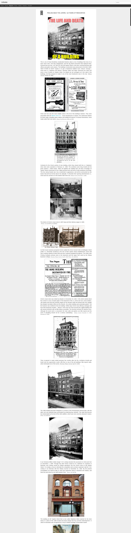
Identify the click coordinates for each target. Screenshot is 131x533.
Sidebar (20, 5)
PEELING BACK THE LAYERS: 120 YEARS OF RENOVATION (66, 13)
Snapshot (25, 5)
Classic (2, 5)
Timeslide (30, 5)
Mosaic (15, 5)
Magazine (11, 5)
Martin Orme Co (56, 115)
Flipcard (6, 5)
